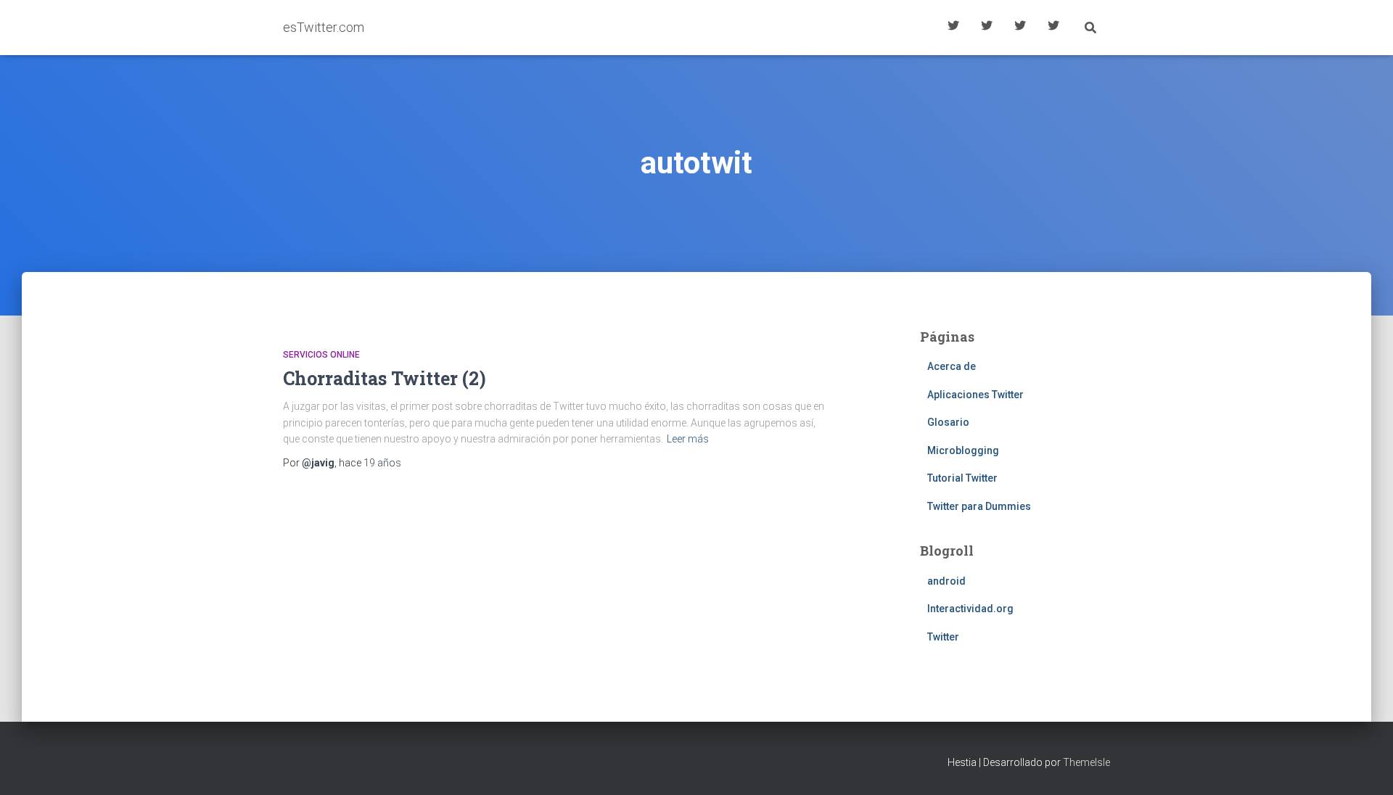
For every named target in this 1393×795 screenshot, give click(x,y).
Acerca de (1053, 27)
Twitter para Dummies (979, 506)
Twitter (943, 637)
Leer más (688, 439)
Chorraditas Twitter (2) (384, 378)
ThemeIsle (1086, 762)
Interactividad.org (970, 608)
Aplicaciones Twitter (986, 27)
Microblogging (963, 450)
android (946, 581)
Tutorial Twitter (953, 27)
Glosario (1020, 27)
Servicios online (321, 355)
